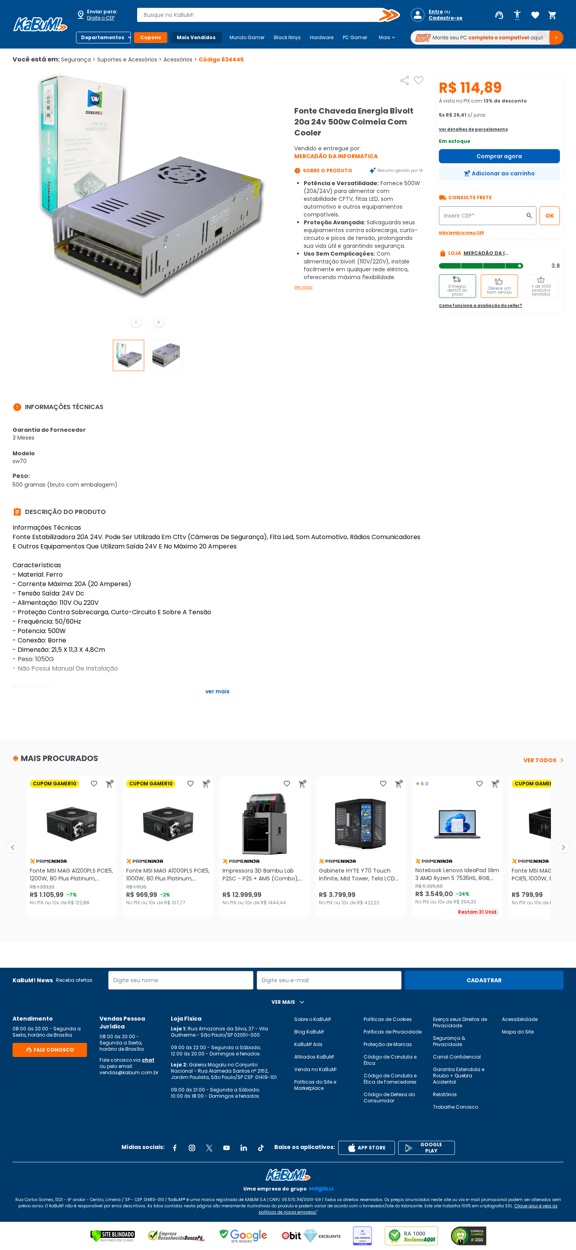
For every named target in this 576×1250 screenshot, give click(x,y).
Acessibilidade (520, 1019)
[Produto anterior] (12, 847)
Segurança (78, 59)
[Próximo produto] (563, 847)
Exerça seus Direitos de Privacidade (460, 1022)
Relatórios (445, 1094)
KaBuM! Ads (308, 1044)
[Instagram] (192, 1148)
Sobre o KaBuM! (312, 1019)
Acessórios (180, 59)
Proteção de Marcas (388, 1044)
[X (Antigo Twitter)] (209, 1148)
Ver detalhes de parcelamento (473, 129)
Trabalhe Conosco (455, 1107)
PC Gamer (355, 37)
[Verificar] (112, 1236)
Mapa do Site (518, 1031)
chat (148, 1060)
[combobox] (263, 15)
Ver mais (303, 287)
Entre (436, 12)
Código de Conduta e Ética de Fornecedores (390, 1078)
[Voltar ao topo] (288, 1175)
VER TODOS (539, 760)
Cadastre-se (445, 18)
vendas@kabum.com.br (129, 1072)
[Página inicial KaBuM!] (40, 24)
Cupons (150, 37)
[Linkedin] (244, 1148)
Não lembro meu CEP (461, 233)
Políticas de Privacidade (393, 1031)
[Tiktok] (261, 1148)
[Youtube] (226, 1148)
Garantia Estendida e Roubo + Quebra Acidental (458, 1075)
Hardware (321, 37)
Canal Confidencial (457, 1056)
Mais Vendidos (196, 37)
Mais (388, 37)
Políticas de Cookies (388, 1019)
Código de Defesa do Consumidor (389, 1097)
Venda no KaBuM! (315, 1069)
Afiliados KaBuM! (314, 1056)
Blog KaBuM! (309, 1031)
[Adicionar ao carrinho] (110, 784)
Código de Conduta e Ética (390, 1059)
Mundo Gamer (247, 37)
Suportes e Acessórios (129, 59)
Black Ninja (287, 37)
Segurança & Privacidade (449, 1041)
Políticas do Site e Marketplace (315, 1085)
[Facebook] (175, 1148)
